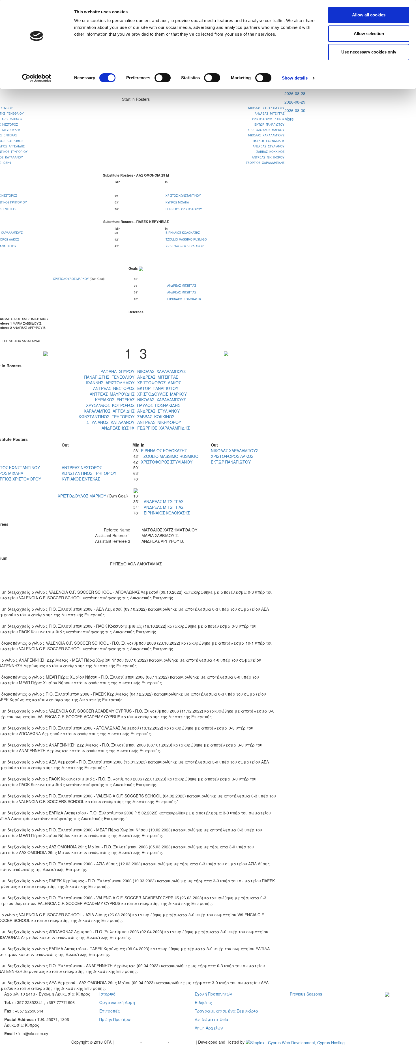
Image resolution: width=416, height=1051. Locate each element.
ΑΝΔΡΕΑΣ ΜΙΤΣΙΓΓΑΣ (269, 113)
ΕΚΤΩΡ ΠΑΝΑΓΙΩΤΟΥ (269, 124)
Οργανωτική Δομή (117, 1002)
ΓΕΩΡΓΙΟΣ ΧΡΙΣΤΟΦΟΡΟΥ (184, 209)
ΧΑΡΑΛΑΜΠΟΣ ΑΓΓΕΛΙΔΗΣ (109, 411)
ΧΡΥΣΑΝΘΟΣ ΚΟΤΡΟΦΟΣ (110, 405)
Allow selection (369, 33)
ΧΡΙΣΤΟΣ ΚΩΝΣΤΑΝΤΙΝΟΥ (183, 196)
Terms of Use (155, 1042)
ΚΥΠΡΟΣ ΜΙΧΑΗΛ (177, 202)
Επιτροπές (109, 1011)
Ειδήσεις (203, 1002)
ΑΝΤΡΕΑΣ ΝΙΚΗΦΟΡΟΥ (268, 157)
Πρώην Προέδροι (115, 1019)
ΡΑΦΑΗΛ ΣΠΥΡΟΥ (117, 371)
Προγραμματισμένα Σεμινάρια (226, 1011)
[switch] (163, 77)
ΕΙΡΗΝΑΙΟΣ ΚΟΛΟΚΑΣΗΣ (183, 233)
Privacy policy (127, 1042)
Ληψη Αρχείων (209, 1028)
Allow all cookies (368, 14)
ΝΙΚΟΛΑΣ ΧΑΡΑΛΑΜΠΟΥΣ (266, 108)
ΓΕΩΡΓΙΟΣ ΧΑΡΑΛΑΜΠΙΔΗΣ (265, 163)
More (289, 119)
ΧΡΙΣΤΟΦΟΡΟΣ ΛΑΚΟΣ (268, 119)
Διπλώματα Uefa (211, 1019)
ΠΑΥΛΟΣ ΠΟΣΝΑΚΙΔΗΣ (268, 141)
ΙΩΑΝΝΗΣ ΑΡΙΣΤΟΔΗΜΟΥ (110, 382)
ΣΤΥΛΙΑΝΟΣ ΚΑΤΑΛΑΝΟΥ (110, 422)
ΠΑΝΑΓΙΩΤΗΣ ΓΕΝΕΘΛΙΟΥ (109, 377)
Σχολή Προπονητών (213, 994)
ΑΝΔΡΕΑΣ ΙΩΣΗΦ (118, 428)
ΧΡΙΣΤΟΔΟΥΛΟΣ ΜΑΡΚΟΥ (266, 130)
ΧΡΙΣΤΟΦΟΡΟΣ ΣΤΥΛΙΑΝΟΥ (185, 246)
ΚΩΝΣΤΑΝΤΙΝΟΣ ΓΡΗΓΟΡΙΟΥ (106, 416)
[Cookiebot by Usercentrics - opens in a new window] (36, 78)
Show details (295, 78)
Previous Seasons (306, 994)
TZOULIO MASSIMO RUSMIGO (186, 239)
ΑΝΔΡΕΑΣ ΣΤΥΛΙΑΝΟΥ (268, 146)
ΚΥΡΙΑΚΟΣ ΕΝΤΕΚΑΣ (114, 399)
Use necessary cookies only (368, 52)
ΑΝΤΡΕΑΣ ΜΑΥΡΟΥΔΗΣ (112, 394)
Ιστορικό (107, 994)
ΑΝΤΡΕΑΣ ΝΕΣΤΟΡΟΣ (113, 388)
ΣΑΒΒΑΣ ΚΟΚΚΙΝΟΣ (270, 152)
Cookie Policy (183, 1042)
